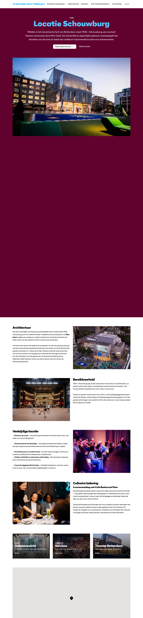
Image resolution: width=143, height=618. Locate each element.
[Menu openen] (65, 4)
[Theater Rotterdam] (29, 4)
